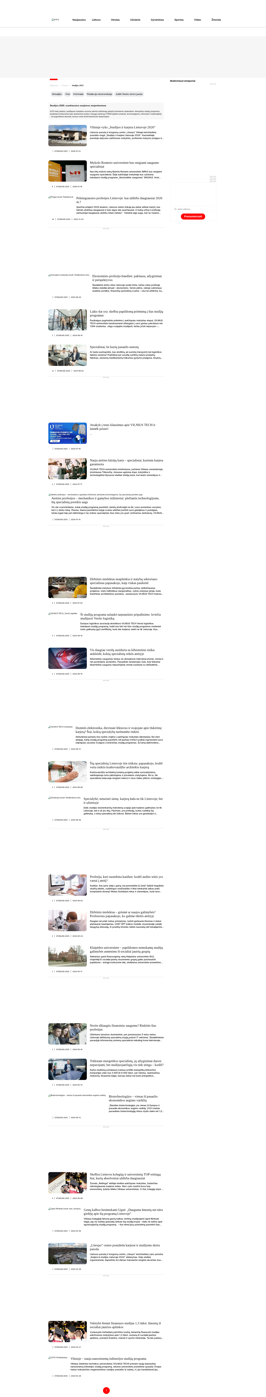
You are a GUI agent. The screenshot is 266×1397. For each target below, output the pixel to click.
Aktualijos (57, 94)
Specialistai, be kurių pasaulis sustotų (114, 347)
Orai (67, 94)
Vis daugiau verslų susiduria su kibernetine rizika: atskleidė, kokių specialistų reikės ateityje (122, 652)
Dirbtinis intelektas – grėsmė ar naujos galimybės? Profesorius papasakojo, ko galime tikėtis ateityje (122, 914)
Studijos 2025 (61, 151)
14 (53, 219)
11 (53, 371)
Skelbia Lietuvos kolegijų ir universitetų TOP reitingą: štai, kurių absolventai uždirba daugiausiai (125, 1176)
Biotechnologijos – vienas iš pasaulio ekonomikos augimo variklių (133, 1098)
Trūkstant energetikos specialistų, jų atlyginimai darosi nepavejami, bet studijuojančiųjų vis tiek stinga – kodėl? (126, 1063)
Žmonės (216, 19)
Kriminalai (78, 94)
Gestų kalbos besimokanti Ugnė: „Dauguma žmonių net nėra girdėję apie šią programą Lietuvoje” (123, 1212)
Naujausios (79, 19)
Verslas (115, 19)
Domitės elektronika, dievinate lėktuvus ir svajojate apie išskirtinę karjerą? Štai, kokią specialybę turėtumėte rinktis (119, 730)
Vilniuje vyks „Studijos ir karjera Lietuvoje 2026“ (122, 127)
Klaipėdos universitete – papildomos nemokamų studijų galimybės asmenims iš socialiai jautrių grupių (126, 949)
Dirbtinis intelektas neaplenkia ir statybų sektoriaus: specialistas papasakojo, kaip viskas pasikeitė (124, 581)
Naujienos (54, 85)
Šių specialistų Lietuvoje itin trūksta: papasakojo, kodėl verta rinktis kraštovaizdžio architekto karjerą (126, 765)
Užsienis (135, 19)
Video (197, 19)
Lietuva (96, 19)
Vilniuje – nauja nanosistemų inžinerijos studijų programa (108, 1358)
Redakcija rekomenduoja (99, 94)
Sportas (179, 19)
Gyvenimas (157, 19)
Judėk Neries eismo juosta (129, 94)
